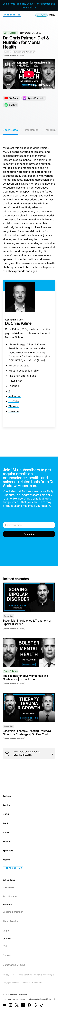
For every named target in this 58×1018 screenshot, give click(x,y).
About (6, 832)
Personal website (18, 365)
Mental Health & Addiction (14, 55)
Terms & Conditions (24, 975)
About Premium (11, 921)
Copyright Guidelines (11, 983)
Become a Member (13, 911)
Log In (6, 930)
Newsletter (15, 380)
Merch (6, 859)
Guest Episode (11, 33)
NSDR (6, 814)
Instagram (14, 396)
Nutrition (7, 52)
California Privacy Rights (44, 975)
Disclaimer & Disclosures (32, 983)
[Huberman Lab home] (12, 15)
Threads (13, 406)
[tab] (10, 130)
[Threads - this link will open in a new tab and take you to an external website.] (35, 1005)
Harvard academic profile (23, 370)
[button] (41, 15)
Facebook (14, 385)
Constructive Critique (14, 964)
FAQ (5, 946)
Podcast (7, 796)
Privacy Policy (8, 975)
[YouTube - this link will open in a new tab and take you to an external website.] (4, 1005)
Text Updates (10, 896)
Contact (7, 955)
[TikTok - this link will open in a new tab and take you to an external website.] (41, 1005)
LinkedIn (13, 411)
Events (7, 841)
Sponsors (8, 850)
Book (5, 823)
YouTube (13, 401)
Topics (6, 805)
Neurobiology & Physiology (24, 52)
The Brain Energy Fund (22, 375)
